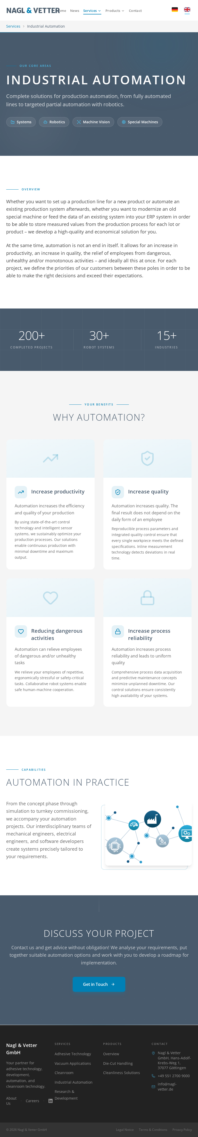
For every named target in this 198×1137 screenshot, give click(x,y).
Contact (135, 10)
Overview (111, 1053)
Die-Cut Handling (118, 1063)
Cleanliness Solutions (121, 1072)
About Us (11, 1101)
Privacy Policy (182, 1130)
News (74, 10)
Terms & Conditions (153, 1130)
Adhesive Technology (73, 1053)
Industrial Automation (74, 1082)
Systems (24, 121)
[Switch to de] (174, 10)
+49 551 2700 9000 (174, 1075)
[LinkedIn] (50, 1101)
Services (90, 10)
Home (61, 10)
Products (112, 10)
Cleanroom (64, 1072)
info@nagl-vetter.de (167, 1087)
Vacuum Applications (73, 1063)
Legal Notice (125, 1130)
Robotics (57, 121)
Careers (32, 1100)
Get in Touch (95, 984)
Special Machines (143, 121)
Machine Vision (96, 121)
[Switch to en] (187, 10)
